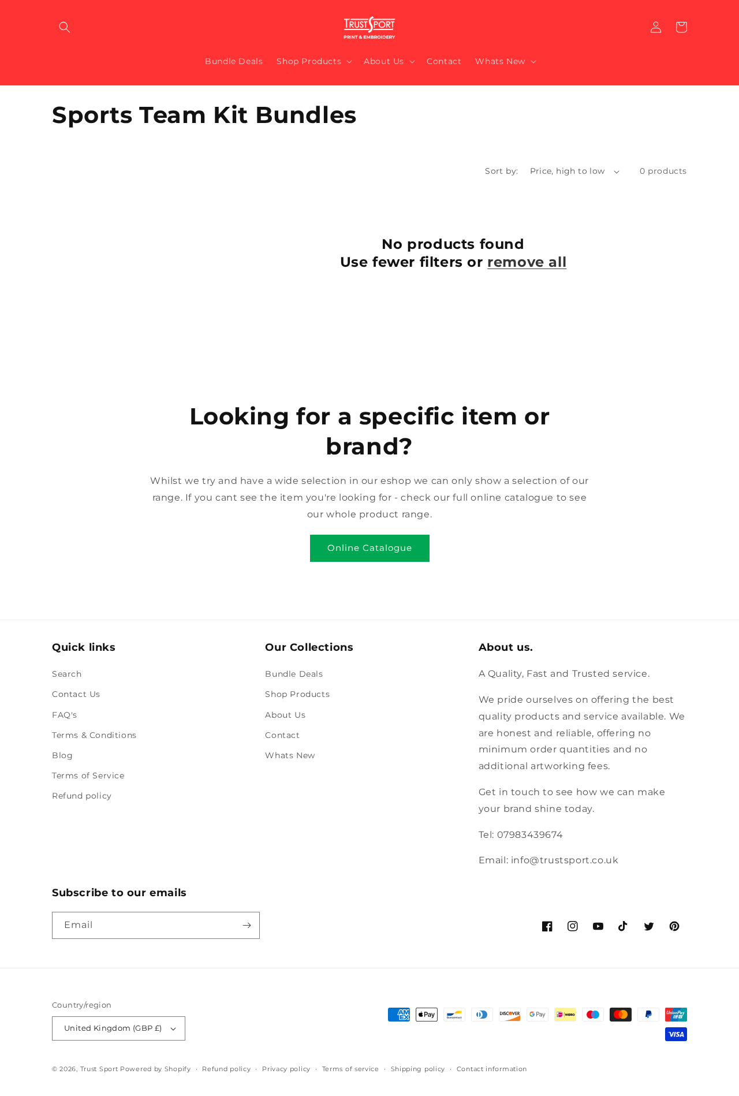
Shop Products (297, 694)
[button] (64, 27)
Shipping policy (418, 1069)
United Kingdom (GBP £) (113, 1027)
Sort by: (501, 171)
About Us (285, 715)
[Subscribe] (246, 925)
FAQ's (64, 715)
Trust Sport (99, 1069)
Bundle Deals (294, 674)
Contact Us (76, 694)
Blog (62, 755)
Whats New (290, 755)
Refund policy (82, 796)
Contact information (492, 1069)
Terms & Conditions (94, 735)
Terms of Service (88, 775)
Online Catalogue (369, 547)
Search (67, 674)
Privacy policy (286, 1069)
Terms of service (350, 1069)
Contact (282, 735)
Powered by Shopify (155, 1069)
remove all (526, 262)
